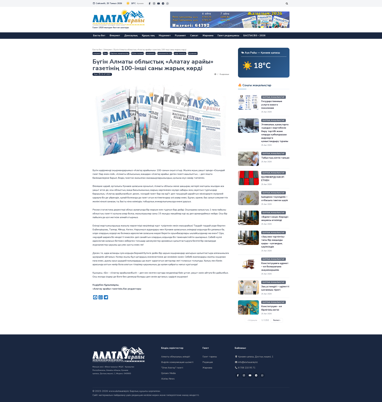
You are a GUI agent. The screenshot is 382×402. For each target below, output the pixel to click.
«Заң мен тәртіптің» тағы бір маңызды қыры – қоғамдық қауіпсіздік (273, 241)
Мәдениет (165, 35)
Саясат (194, 35)
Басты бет (99, 35)
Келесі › (276, 320)
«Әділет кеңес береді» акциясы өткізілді (274, 218)
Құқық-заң (148, 35)
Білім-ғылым (137, 53)
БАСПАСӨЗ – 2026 (254, 35)
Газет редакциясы (228, 35)
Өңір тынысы (180, 53)
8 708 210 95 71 (246, 367)
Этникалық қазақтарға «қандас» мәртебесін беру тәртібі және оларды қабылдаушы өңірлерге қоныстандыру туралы (274, 133)
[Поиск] (287, 3)
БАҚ (105, 53)
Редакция (207, 362)
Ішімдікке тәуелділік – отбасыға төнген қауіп (274, 198)
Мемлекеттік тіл (164, 53)
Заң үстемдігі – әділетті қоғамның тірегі (275, 288)
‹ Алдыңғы (252, 320)
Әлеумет (115, 35)
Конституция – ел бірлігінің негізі (271, 308)
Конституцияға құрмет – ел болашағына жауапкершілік (274, 267)
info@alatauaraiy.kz (248, 362)
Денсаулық (131, 35)
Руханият (180, 35)
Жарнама (207, 35)
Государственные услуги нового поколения (271, 105)
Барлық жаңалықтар (119, 53)
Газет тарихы (209, 356)
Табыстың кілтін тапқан (275, 157)
